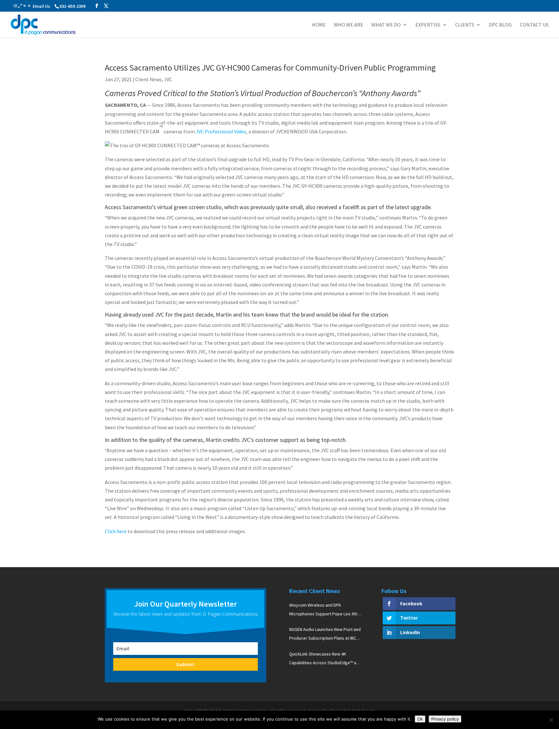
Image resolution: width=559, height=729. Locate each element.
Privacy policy (445, 719)
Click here (115, 531)
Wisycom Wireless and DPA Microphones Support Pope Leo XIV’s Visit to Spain (324, 610)
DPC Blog (500, 25)
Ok (420, 719)
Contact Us (534, 25)
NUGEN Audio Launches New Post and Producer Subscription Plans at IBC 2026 (325, 634)
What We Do (386, 25)
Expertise (428, 25)
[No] (551, 720)
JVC (168, 79)
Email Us (41, 6)
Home (319, 25)
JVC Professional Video (221, 131)
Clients (464, 25)
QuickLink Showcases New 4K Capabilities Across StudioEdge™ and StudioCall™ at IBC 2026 (325, 659)
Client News (148, 79)
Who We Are (348, 25)
